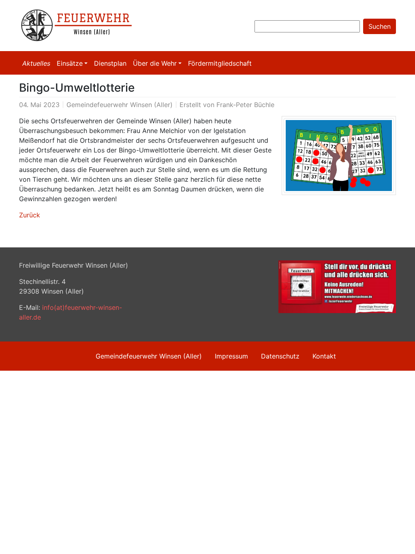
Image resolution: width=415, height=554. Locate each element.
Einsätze (70, 63)
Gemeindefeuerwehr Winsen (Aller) (149, 356)
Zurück (29, 215)
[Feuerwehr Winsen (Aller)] (80, 25)
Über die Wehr (155, 63)
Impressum (231, 356)
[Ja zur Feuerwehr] (337, 286)
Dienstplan (110, 63)
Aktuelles (36, 63)
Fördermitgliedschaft (220, 63)
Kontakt (324, 356)
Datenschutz (280, 356)
